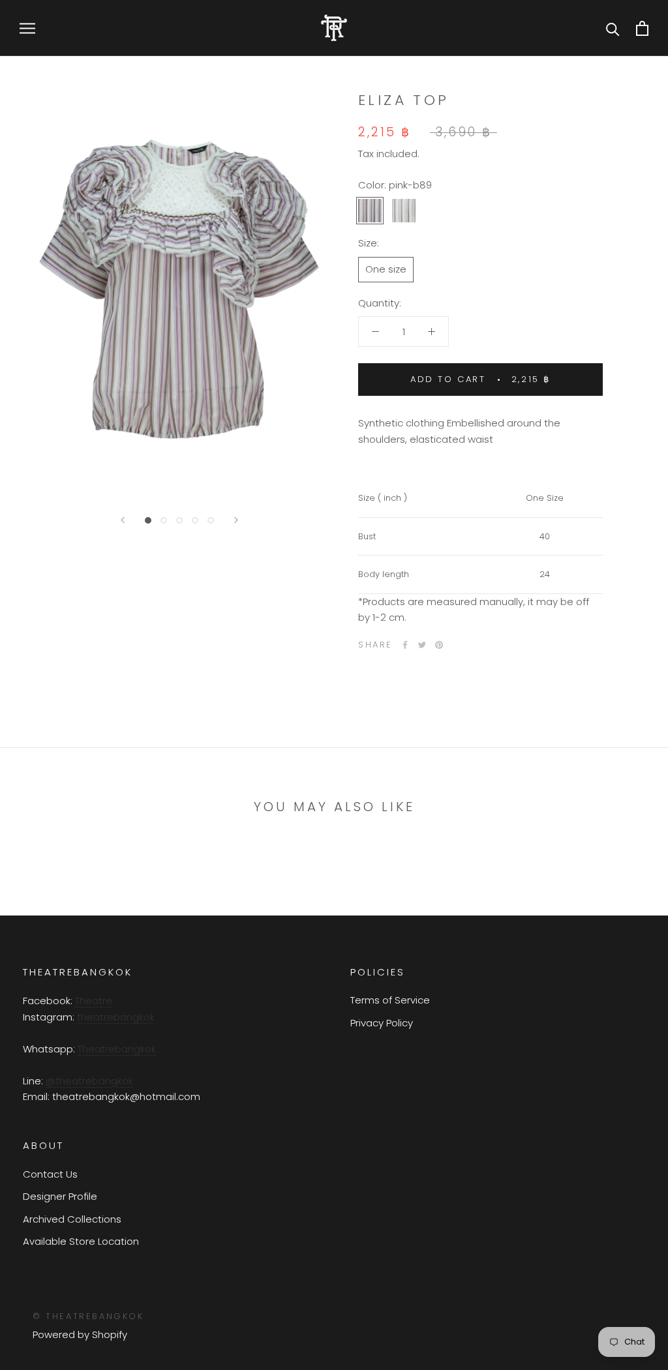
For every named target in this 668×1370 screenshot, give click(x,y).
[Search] (613, 28)
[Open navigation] (27, 27)
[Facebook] (405, 645)
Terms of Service (390, 1000)
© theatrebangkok (88, 1316)
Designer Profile (60, 1196)
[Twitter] (422, 645)
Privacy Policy (381, 1023)
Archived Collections (72, 1219)
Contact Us (50, 1174)
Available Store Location (81, 1241)
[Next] (236, 520)
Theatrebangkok (117, 1049)
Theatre (93, 1000)
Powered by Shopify (80, 1334)
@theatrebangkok (89, 1081)
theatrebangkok (116, 1017)
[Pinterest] (439, 645)
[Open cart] (642, 28)
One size (385, 269)
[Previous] (123, 520)
